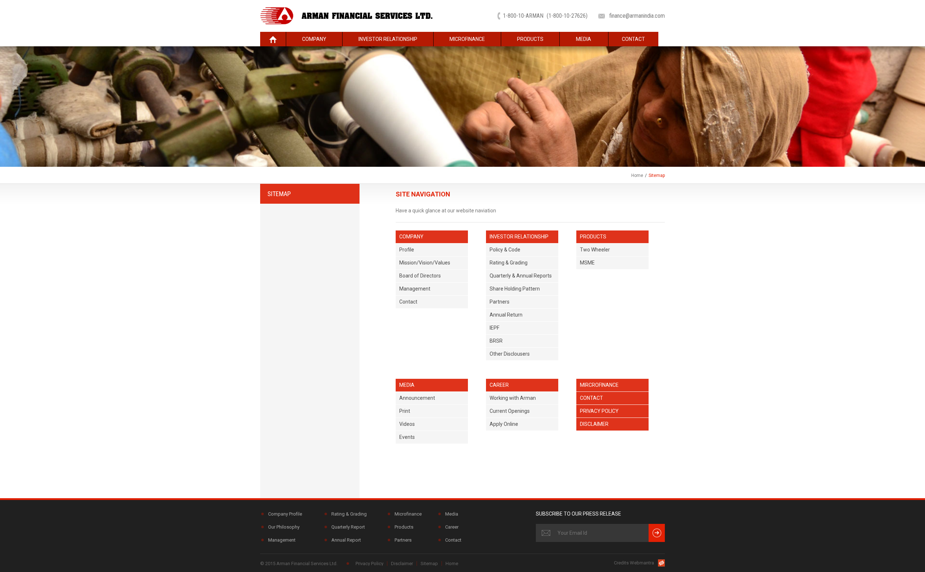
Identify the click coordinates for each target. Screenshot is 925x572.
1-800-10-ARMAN (545, 15)
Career (499, 385)
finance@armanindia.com (637, 15)
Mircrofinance (599, 385)
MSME (587, 263)
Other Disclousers (510, 354)
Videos (407, 424)
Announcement (417, 398)
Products (530, 39)
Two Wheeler (595, 250)
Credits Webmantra (634, 562)
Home (637, 175)
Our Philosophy (284, 527)
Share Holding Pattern (515, 289)
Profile (406, 250)
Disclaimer (594, 424)
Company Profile (285, 514)
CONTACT (633, 39)
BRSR (496, 341)
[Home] (273, 39)
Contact (408, 302)
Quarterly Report (348, 527)
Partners (499, 302)
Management (414, 289)
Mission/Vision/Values (424, 263)
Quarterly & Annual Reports (521, 276)
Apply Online (504, 424)
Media (583, 39)
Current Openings (510, 411)
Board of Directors (420, 276)
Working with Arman (513, 398)
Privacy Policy (599, 411)
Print (404, 411)
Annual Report (346, 540)
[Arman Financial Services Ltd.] (346, 15)
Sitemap (429, 563)
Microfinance (467, 39)
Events (407, 437)
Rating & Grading (509, 263)
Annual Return (506, 315)
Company (314, 39)
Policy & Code (505, 250)
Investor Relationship (387, 39)
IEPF (494, 328)
